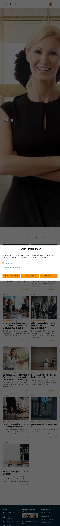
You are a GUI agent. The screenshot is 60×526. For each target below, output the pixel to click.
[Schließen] (57, 249)
